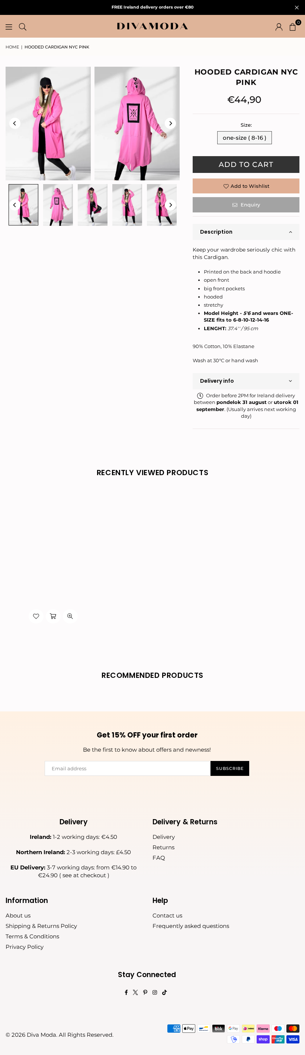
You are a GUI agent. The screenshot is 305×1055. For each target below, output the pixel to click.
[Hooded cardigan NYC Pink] (23, 204)
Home (12, 47)
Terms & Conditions (32, 936)
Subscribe (230, 768)
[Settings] (279, 26)
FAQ (158, 857)
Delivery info (217, 381)
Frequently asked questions (190, 925)
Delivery (163, 836)
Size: (246, 125)
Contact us (167, 915)
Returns (163, 847)
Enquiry (249, 205)
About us (18, 915)
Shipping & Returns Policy (41, 925)
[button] (292, 26)
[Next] (170, 123)
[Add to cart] (53, 616)
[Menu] (9, 26)
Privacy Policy (25, 946)
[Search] (23, 26)
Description (216, 232)
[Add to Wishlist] (36, 616)
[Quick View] (70, 616)
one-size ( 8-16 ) (244, 137)
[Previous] (14, 123)
